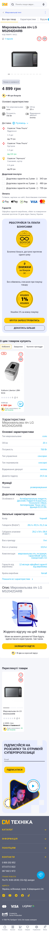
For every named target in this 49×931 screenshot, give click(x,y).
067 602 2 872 (8, 871)
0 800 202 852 (8, 862)
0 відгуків (9, 39)
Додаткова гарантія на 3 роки (20, 183)
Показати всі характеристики (16, 579)
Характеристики (28, 19)
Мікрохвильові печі (13, 12)
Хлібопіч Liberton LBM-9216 (10, 391)
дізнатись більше (24, 328)
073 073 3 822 (8, 867)
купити (20, 403)
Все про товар (9, 19)
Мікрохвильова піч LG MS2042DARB (12, 712)
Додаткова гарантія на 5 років (20, 188)
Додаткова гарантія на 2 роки (20, 179)
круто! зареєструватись (24, 320)
